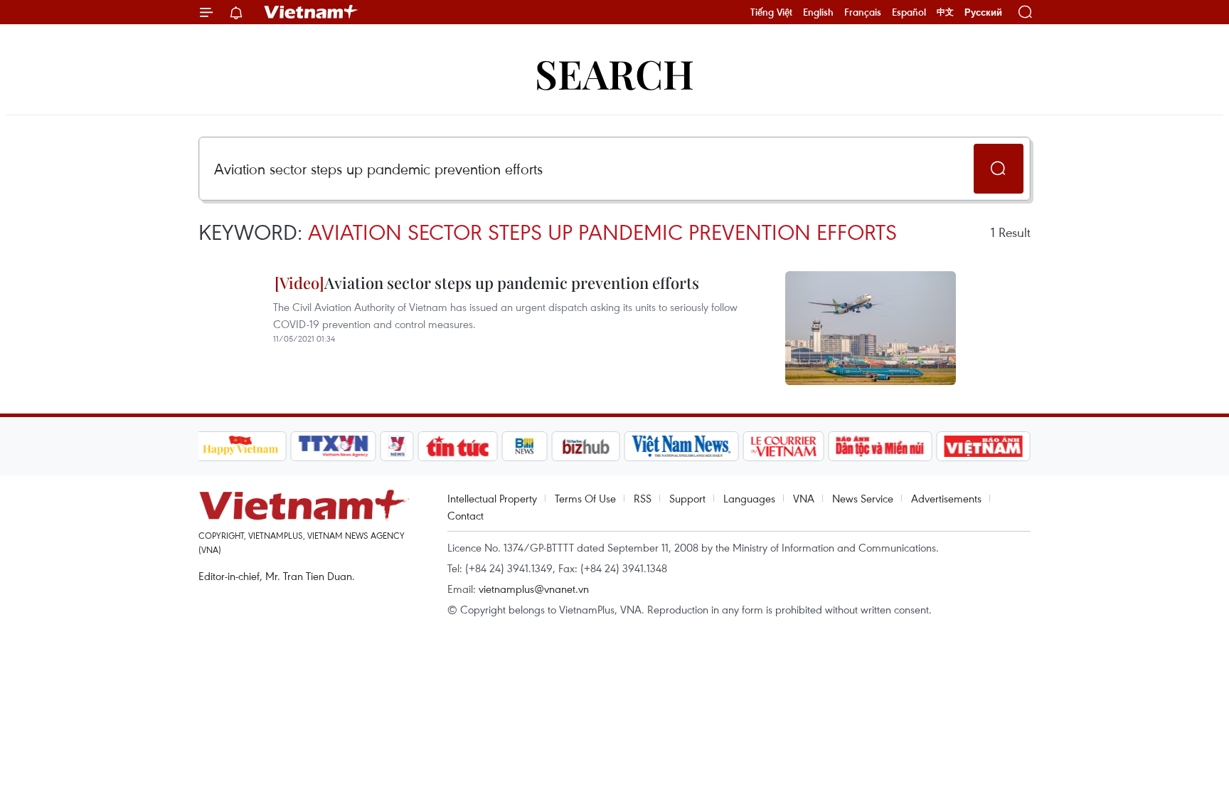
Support (687, 498)
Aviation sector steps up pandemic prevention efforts (511, 282)
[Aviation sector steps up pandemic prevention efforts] (870, 328)
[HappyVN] (241, 446)
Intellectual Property (492, 498)
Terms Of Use (585, 498)
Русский (983, 12)
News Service (862, 498)
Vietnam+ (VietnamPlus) (311, 12)
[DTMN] (880, 446)
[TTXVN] (333, 446)
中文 (945, 12)
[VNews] (396, 446)
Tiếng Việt (771, 12)
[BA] (984, 446)
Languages (749, 498)
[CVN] (783, 446)
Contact (465, 515)
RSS (642, 498)
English (818, 12)
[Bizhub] (586, 446)
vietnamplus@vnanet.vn (534, 588)
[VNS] (681, 446)
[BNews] (524, 446)
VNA (803, 498)
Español (909, 12)
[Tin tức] (457, 446)
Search (614, 73)
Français (862, 12)
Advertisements (946, 498)
